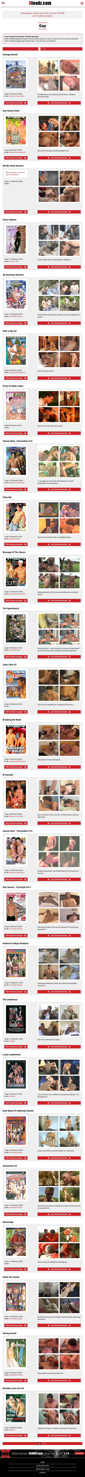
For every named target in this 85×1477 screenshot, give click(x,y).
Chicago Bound (10, 54)
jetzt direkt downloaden (59, 103)
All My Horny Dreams (13, 165)
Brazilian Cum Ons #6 (13, 1388)
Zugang (42, 1472)
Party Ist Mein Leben (13, 386)
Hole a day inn (10, 331)
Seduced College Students (16, 943)
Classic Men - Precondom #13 (17, 441)
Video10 (12, 1430)
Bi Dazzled (8, 774)
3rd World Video (14, 650)
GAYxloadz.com (42, 1466)
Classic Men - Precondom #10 (17, 831)
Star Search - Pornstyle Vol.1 (17, 887)
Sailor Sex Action (11, 1277)
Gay (42, 25)
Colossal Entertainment (17, 152)
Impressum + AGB (42, 1469)
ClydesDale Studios (15, 1207)
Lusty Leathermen (12, 1054)
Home (42, 1462)
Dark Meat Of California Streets (18, 1110)
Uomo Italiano (9, 219)
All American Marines (13, 274)
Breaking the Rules (12, 719)
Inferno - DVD (13, 261)
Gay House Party (11, 110)
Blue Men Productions (16, 483)
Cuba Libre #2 (9, 664)
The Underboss (10, 999)
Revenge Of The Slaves (14, 552)
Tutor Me (7, 497)
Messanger (8, 1222)
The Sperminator (11, 608)
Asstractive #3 (10, 1166)
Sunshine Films (14, 539)
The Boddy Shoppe (15, 316)
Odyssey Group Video (16, 96)
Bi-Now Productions (16, 816)
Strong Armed (9, 1333)
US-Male (12, 1041)
